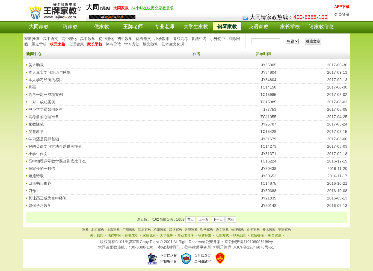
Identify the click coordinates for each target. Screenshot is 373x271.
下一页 (218, 219)
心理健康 (76, 44)
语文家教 (222, 230)
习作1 (33, 191)
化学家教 (253, 230)
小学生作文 (38, 154)
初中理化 (106, 38)
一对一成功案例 (41, 102)
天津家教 (191, 230)
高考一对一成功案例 (45, 94)
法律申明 (114, 235)
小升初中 (217, 38)
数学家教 (206, 230)
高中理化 (69, 38)
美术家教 (269, 230)
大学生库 (166, 235)
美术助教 (36, 65)
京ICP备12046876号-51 (253, 247)
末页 (230, 219)
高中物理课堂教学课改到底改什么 (57, 161)
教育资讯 (274, 235)
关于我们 (96, 235)
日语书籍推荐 (39, 183)
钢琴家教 (227, 26)
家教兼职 (131, 235)
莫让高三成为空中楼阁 (47, 198)
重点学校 (39, 44)
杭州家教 (160, 230)
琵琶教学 (36, 131)
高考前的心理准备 (43, 117)
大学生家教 (195, 26)
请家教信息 (321, 26)
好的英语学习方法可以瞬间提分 (55, 146)
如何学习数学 (39, 205)
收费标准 (204, 235)
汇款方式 (222, 235)
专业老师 (164, 26)
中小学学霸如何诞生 (45, 109)
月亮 (32, 87)
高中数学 (87, 38)
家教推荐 (32, 38)
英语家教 (258, 26)
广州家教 (128, 230)
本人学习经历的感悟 (45, 80)
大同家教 (39, 26)
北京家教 (97, 230)
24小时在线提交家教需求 (152, 8)
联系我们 (239, 235)
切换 (105, 8)
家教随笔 (36, 124)
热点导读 (113, 44)
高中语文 (50, 38)
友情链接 (257, 235)
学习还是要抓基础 (43, 139)
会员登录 (342, 14)
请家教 (70, 26)
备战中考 (199, 38)
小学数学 (162, 38)
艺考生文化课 (172, 44)
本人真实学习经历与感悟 (49, 72)
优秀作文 (143, 38)
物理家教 (237, 230)
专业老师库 (185, 235)
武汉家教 (175, 230)
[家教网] (54, 18)
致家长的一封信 (41, 168)
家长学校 (290, 26)
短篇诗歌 (36, 176)
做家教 (101, 26)
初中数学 (124, 38)
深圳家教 (144, 230)
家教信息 (149, 235)
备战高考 (180, 38)
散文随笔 (150, 44)
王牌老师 (133, 26)
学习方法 (132, 44)
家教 (85, 230)
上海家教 (113, 230)
